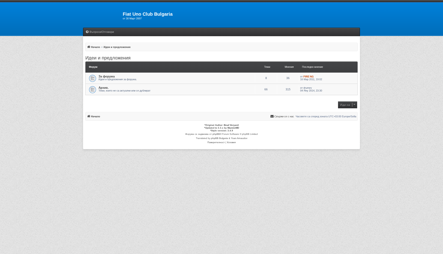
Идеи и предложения (108, 57)
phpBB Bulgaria (219, 138)
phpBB (216, 134)
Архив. (104, 87)
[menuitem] (99, 32)
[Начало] (103, 15)
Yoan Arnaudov (239, 138)
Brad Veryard (231, 125)
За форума (107, 76)
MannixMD (233, 128)
